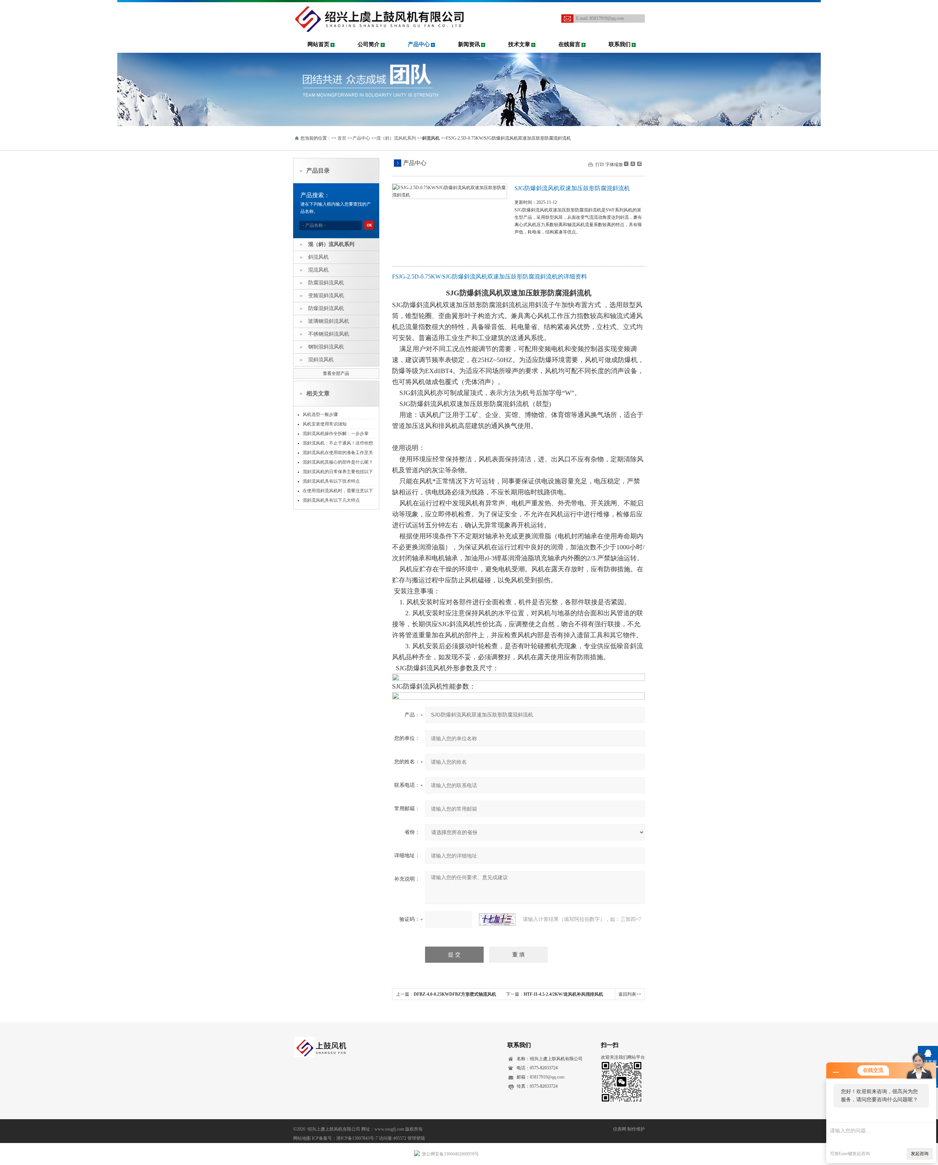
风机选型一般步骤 (320, 414)
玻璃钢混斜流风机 (328, 321)
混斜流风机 (321, 359)
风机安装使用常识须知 (325, 424)
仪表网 (619, 1129)
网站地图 (302, 1138)
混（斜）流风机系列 (396, 138)
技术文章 (519, 44)
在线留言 (569, 44)
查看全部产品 (336, 373)
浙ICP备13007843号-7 (357, 1138)
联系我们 (620, 44)
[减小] (626, 164)
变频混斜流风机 (326, 295)
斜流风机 (318, 257)
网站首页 (318, 44)
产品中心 (419, 44)
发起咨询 (919, 1153)
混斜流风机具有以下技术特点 (331, 481)
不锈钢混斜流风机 (328, 334)
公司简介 (369, 44)
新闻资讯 (469, 44)
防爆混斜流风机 (326, 308)
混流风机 (318, 270)
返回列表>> (629, 994)
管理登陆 (416, 1138)
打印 (599, 164)
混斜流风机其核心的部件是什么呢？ (338, 462)
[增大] (638, 164)
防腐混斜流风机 (326, 282)
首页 (341, 138)
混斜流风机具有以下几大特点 (331, 500)
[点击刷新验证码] (497, 919)
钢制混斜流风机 (326, 347)
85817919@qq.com (607, 18)
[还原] (632, 164)
